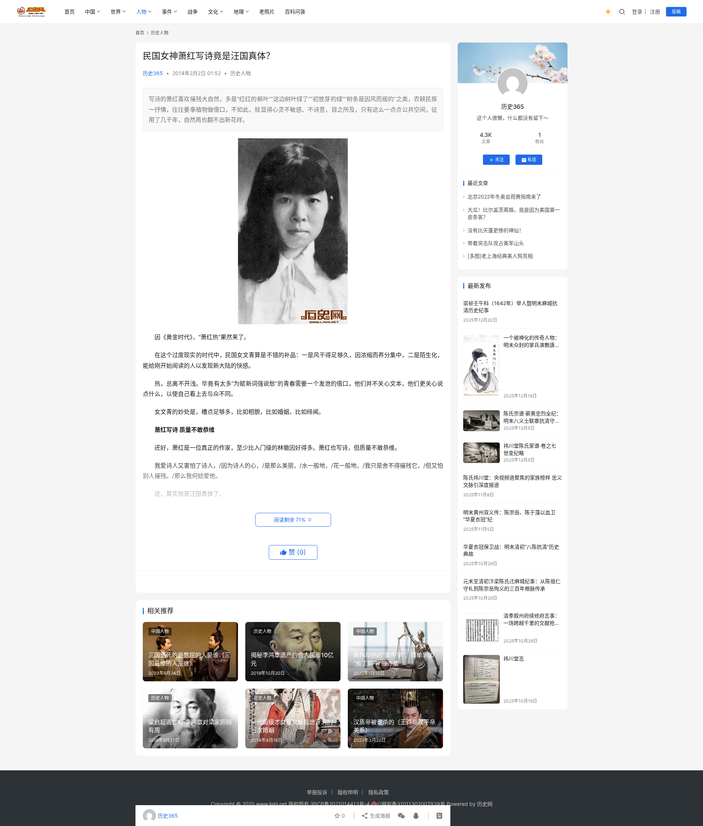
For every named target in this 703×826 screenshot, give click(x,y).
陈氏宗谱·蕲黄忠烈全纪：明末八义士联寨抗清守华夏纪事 (532, 421)
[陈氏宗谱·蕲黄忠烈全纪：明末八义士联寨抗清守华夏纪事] (481, 420)
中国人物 (160, 631)
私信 (532, 160)
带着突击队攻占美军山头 (496, 243)
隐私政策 (378, 792)
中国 (90, 11)
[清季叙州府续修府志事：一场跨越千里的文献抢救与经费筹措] (481, 628)
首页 (69, 11)
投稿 (676, 11)
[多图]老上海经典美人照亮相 (500, 256)
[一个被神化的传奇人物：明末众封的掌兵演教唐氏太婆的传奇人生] (481, 366)
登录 (637, 11)
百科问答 (295, 11)
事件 (167, 11)
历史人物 (240, 73)
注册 (655, 11)
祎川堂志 (513, 658)
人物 (141, 11)
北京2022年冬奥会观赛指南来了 (504, 197)
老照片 (267, 11)
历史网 (484, 804)
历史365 (153, 73)
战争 (192, 11)
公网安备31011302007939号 (410, 804)
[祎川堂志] (481, 679)
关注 (499, 160)
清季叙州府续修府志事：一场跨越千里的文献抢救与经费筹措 (531, 623)
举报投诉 (317, 792)
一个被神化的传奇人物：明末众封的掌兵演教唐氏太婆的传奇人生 (531, 345)
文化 (213, 11)
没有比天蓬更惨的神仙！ (496, 230)
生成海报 (379, 815)
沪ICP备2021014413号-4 (340, 804)
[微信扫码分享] (401, 815)
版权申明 (348, 792)
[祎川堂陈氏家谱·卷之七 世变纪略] (481, 452)
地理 (239, 11)
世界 (116, 11)
